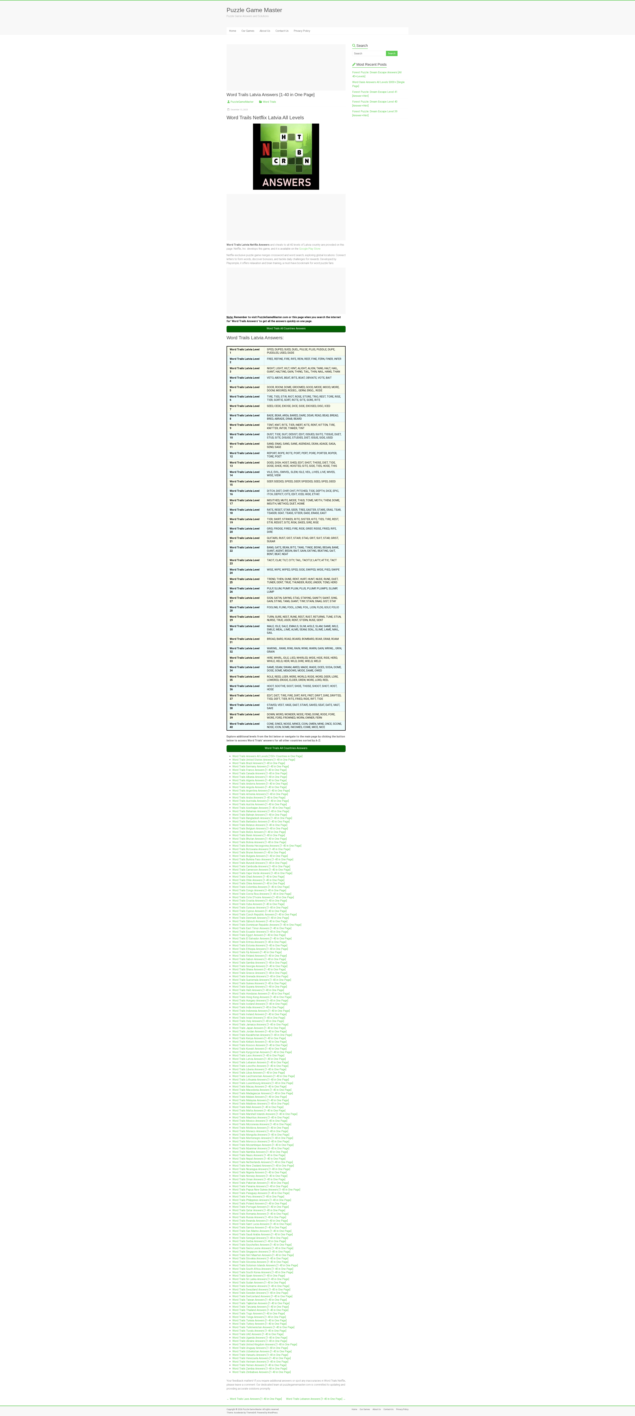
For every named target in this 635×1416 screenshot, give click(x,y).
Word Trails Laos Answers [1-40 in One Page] (258, 1055)
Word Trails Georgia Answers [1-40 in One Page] (259, 966)
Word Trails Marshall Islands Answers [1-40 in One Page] (264, 1114)
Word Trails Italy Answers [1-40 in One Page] (258, 1021)
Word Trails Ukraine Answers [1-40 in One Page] (259, 1341)
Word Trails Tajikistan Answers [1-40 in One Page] (261, 1303)
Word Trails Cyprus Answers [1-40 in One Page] (259, 911)
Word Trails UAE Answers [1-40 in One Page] (257, 1334)
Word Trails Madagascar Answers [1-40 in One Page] (262, 1093)
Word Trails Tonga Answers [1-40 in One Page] (259, 1317)
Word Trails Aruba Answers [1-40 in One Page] (258, 797)
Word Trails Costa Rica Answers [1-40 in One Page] (261, 893)
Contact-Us (282, 30)
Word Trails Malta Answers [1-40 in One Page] (258, 1110)
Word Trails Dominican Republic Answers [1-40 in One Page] (266, 924)
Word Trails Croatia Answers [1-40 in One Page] (259, 900)
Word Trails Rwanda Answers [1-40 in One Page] (260, 1220)
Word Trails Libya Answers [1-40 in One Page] (258, 1072)
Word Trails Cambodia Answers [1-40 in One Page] (261, 866)
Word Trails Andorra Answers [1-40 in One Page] (260, 783)
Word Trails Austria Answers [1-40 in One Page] (259, 804)
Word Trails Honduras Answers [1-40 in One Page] (261, 993)
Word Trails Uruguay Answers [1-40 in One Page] (260, 1348)
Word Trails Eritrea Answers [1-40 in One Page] (259, 942)
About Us (265, 30)
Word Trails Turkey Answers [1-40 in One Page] (259, 1323)
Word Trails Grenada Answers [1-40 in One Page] (260, 976)
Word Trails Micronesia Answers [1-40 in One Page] (261, 1124)
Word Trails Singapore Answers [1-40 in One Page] (261, 1251)
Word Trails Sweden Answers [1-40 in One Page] (260, 1292)
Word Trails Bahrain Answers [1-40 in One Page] (259, 814)
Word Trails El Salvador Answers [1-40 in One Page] (262, 938)
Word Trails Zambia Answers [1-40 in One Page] (259, 1368)
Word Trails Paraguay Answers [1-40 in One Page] (260, 1193)
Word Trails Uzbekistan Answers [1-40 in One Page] (262, 1351)
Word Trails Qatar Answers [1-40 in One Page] (258, 1210)
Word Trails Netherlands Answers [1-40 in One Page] (262, 1162)
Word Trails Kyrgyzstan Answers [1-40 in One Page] (262, 1052)
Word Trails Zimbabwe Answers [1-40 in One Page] (261, 1372)
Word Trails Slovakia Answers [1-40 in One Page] (260, 1258)
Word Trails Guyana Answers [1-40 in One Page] (259, 986)
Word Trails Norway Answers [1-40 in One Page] (259, 1175)
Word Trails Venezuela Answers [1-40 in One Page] (261, 1358)
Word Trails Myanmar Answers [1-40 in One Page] (260, 1148)
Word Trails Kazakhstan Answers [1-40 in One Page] (262, 1035)
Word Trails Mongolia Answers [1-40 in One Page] (260, 1134)
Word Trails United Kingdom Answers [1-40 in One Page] (264, 1344)
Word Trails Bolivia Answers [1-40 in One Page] (259, 842)
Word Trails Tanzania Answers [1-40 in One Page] (260, 1306)
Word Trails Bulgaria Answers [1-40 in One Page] (260, 856)
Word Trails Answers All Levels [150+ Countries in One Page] (267, 756)
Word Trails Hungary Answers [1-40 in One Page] (260, 1000)
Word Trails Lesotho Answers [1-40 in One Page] (260, 1065)
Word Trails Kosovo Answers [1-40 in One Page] (259, 1045)
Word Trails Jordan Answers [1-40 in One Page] (259, 1031)
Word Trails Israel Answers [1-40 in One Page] (258, 1017)
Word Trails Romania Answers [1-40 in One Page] (260, 1213)
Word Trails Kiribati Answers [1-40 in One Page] (259, 1041)
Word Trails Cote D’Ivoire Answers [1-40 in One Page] (263, 897)
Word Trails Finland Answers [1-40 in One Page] (259, 955)
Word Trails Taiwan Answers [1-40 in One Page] (259, 1299)
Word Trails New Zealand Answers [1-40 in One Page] (263, 1165)
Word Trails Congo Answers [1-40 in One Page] (259, 890)
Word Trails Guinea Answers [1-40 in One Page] (259, 983)
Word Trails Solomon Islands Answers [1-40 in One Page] (265, 1265)
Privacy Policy (302, 30)
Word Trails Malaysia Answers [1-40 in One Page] (260, 1100)
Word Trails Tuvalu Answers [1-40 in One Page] (259, 1330)
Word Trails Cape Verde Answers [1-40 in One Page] (262, 873)
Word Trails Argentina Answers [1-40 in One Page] (261, 790)
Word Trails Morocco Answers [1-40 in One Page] (260, 1141)
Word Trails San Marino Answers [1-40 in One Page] (261, 1231)
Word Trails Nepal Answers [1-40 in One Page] (258, 1158)
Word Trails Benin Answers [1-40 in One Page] (258, 835)
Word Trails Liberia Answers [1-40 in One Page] (259, 1069)
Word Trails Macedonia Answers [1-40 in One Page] (261, 1089)
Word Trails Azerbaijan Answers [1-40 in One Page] (261, 807)
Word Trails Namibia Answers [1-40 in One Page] (260, 1151)
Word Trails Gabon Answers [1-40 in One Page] (259, 959)
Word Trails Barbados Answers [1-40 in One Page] (261, 821)
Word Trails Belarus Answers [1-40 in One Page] (259, 825)
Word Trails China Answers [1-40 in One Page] (258, 883)
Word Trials (269, 101)
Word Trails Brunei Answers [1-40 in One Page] (259, 852)
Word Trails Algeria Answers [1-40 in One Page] (259, 780)
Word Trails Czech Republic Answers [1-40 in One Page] (264, 914)
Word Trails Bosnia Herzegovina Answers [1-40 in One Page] (266, 845)
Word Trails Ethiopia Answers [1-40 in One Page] (260, 949)
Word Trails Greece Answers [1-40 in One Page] (259, 972)
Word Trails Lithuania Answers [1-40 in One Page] (260, 1079)
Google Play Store (309, 248)
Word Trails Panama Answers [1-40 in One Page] (260, 1186)
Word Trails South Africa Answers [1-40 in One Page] (262, 1268)
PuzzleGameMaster (242, 101)
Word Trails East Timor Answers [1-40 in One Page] (261, 928)
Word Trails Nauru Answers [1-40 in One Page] (258, 1155)
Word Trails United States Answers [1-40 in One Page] (263, 759)
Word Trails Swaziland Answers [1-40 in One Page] (261, 1289)
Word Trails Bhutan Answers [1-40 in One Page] (259, 838)
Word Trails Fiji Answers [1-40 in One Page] (257, 952)
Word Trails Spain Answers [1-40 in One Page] (258, 1275)
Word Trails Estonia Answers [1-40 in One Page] (259, 945)
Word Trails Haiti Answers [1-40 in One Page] (258, 990)
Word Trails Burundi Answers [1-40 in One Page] (259, 862)
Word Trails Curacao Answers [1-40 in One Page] (260, 907)
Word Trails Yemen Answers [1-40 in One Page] (259, 1365)
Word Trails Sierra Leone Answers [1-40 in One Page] (262, 1248)
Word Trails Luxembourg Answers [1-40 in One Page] (262, 1083)
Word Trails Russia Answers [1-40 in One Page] (259, 1217)
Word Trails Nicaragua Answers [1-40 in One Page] (261, 1169)
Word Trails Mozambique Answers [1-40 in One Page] (263, 1145)
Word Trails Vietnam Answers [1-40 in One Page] (260, 1361)
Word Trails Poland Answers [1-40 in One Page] (259, 1203)
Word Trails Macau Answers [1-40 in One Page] (259, 1086)
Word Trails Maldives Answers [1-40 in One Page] (260, 1103)
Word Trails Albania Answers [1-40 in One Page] (259, 776)
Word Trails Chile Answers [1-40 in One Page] (258, 880)
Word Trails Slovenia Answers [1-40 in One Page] (260, 1261)
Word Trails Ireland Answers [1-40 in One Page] (259, 1014)
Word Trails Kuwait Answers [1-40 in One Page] (259, 1048)
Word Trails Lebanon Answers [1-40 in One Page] (260, 1062)
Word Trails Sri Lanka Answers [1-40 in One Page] (260, 1279)
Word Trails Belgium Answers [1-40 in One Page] (260, 828)
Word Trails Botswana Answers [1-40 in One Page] (261, 849)
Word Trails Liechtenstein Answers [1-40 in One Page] (263, 1076)
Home (232, 30)
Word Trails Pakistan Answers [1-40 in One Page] (260, 1182)
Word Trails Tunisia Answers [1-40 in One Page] (259, 1320)
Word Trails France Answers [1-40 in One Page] (259, 770)
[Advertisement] (286, 67)
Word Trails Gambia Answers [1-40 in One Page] (259, 962)
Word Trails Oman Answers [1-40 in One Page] (258, 1179)
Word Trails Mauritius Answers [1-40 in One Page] (260, 1117)
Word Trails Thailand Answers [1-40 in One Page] (260, 1310)
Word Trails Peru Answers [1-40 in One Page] (258, 1196)
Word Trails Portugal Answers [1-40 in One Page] (260, 1206)
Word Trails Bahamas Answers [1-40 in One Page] (260, 811)
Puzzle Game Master (254, 10)
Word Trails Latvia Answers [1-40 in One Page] (259, 1059)
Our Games (247, 30)
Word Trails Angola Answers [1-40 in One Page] (259, 787)
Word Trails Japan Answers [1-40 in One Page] (259, 1028)
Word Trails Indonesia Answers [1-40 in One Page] (261, 1010)
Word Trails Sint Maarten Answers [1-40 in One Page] (263, 1255)
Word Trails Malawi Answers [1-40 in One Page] (259, 1096)
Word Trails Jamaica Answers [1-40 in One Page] (260, 1024)
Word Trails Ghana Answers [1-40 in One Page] (259, 969)
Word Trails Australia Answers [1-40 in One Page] (260, 800)
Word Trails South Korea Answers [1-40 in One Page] (262, 1272)
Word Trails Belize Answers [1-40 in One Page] (259, 832)
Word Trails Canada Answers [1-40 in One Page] (259, 773)
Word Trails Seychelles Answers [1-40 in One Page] (262, 1244)
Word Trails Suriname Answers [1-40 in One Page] (260, 1286)
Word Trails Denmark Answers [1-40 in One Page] (260, 917)
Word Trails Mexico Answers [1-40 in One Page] (259, 1120)
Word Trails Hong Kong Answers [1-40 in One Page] (261, 997)
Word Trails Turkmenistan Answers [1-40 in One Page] (263, 1327)
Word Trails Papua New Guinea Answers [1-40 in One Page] (266, 1189)
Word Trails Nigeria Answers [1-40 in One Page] (259, 1172)
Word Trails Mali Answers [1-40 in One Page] (257, 1107)
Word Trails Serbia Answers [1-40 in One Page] (259, 1241)
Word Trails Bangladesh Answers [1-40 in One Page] (262, 818)
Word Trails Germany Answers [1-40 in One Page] (260, 766)
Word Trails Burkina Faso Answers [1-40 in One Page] (262, 859)
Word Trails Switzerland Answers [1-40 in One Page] (262, 1296)
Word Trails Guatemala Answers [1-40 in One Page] (261, 979)
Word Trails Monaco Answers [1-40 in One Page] (260, 1131)
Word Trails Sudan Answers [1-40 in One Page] (259, 1282)
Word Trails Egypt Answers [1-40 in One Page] (259, 935)
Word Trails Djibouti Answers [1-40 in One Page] (259, 921)
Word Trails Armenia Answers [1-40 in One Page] (260, 794)
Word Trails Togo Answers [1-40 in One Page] (258, 1313)
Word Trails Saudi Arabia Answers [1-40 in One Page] (262, 1234)
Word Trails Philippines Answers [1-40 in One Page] (261, 1200)
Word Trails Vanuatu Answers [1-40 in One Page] (260, 1354)
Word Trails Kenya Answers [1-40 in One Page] (259, 1038)
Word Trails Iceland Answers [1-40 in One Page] (259, 1003)
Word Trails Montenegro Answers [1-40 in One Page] (262, 1138)
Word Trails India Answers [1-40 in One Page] (258, 1007)
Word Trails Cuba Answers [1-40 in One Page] (258, 904)
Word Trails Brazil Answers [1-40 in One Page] (258, 763)
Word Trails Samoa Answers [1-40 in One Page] (259, 1227)
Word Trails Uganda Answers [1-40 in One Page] (259, 1337)
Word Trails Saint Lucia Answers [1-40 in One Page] (261, 1224)
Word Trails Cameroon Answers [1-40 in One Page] (261, 869)
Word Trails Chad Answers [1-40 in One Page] (258, 876)
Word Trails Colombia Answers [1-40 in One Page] (260, 886)
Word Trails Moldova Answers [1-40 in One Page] (260, 1127)
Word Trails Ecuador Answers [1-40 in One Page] (260, 931)
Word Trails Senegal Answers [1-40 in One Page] (260, 1237)
